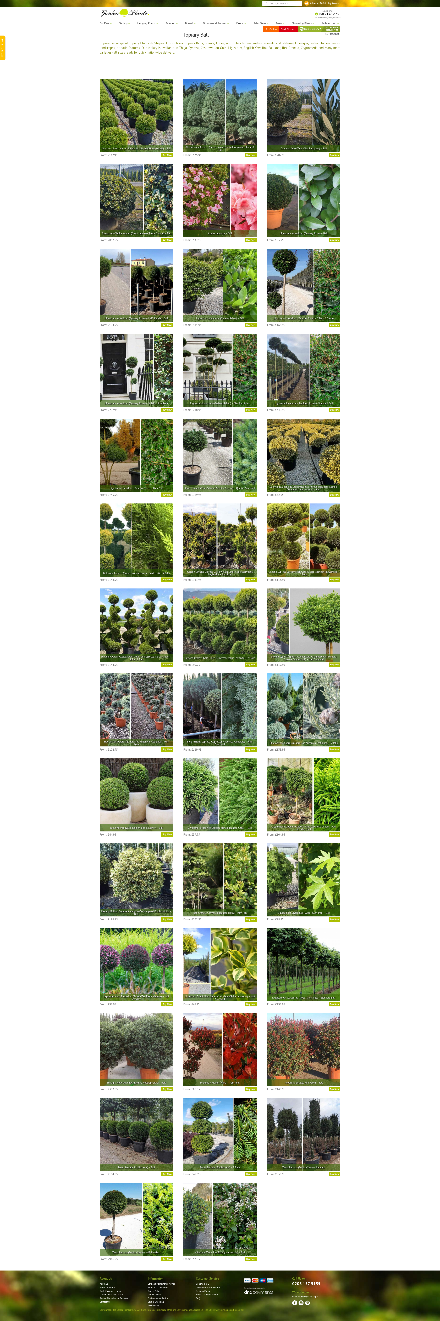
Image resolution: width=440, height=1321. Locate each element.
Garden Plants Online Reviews (114, 1298)
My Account (334, 3)
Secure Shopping (156, 1301)
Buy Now (167, 155)
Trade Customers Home (111, 1291)
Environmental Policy (158, 1298)
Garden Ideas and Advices (112, 1294)
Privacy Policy (154, 1294)
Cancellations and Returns (208, 1287)
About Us (104, 1283)
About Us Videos (107, 1287)
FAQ (198, 1298)
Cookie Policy (154, 1291)
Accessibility (153, 1305)
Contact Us (104, 1301)
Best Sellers (271, 29)
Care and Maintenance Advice (161, 1283)
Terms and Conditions (158, 1287)
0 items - (318, 3)
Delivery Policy (203, 1291)
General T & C (202, 1283)
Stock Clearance (288, 29)
